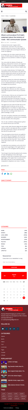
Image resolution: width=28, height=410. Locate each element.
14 (20, 292)
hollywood (23, 396)
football (4, 398)
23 (4, 297)
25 (10, 297)
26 (14, 297)
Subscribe (14, 267)
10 (7, 292)
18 (10, 295)
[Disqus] (14, 204)
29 (23, 297)
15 (23, 292)
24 (7, 297)
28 (20, 297)
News (7, 16)
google (10, 398)
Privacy (17, 408)
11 (10, 292)
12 (14, 292)
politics (4, 396)
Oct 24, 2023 (5, 42)
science (16, 396)
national (10, 393)
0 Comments (13, 42)
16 (4, 295)
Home (2, 16)
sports (3, 393)
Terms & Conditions (8, 408)
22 (23, 295)
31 (7, 300)
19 (14, 295)
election (10, 396)
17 (7, 295)
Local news (12, 16)
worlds (15, 393)
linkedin (23, 398)
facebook (16, 398)
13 (17, 292)
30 (4, 300)
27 (17, 297)
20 (17, 295)
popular (22, 393)
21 (20, 295)
